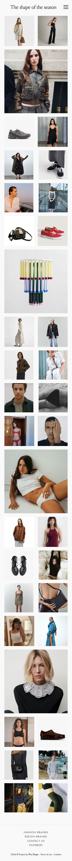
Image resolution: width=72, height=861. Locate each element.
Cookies (57, 854)
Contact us (36, 841)
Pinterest (36, 845)
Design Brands (36, 836)
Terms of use (46, 854)
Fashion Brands (36, 832)
